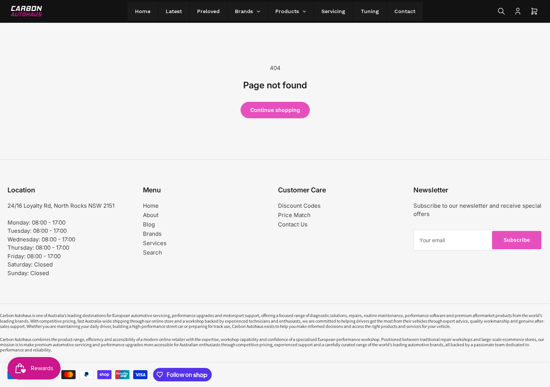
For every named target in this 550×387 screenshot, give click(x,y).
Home (151, 205)
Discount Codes (299, 205)
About (151, 215)
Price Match (294, 215)
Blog (149, 224)
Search (152, 252)
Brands (152, 233)
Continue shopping (275, 110)
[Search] (501, 11)
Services (154, 243)
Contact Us (293, 224)
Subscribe (517, 240)
